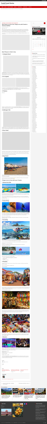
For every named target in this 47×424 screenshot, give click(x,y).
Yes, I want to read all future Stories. (23, 214)
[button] (23, 208)
